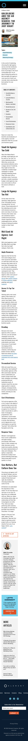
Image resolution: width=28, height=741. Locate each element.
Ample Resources (10, 106)
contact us (10, 611)
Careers (14, 693)
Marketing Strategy (8, 57)
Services (7, 693)
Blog (20, 693)
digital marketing (7, 280)
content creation (12, 278)
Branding (8, 114)
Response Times (10, 124)
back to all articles (8, 535)
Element (5, 55)
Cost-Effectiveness (11, 121)
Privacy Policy (14, 723)
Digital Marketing (7, 52)
